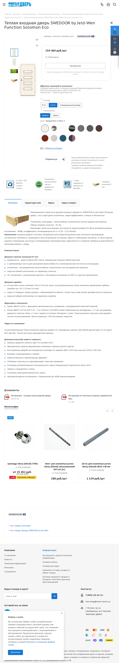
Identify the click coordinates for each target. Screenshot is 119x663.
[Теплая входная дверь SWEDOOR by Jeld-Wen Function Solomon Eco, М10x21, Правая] (27, 80)
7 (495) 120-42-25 (93, 595)
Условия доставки (51, 566)
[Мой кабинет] (108, 4)
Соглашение (10, 571)
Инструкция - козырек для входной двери (31, 395)
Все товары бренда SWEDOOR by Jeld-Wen (29, 530)
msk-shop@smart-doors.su (97, 601)
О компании (10, 555)
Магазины (9, 567)
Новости (8, 559)
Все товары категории (20, 526)
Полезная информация (15, 563)
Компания (9, 550)
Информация (49, 550)
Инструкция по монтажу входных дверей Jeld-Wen (90, 397)
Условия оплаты (50, 562)
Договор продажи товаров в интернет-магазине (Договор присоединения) (56, 579)
